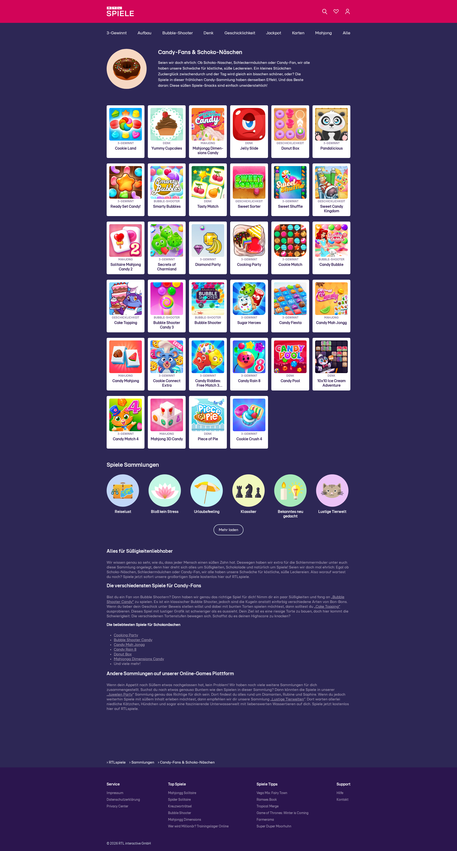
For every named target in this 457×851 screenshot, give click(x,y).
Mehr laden (228, 530)
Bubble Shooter (179, 813)
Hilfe (340, 793)
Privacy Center (117, 806)
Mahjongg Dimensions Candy (139, 659)
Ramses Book (267, 799)
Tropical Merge (267, 806)
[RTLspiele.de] (123, 11)
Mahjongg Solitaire (182, 793)
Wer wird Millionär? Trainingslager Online (198, 826)
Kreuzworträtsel (180, 806)
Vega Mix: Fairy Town (272, 793)
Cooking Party (126, 635)
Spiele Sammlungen (133, 465)
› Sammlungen (141, 762)
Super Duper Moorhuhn (274, 826)
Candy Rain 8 (125, 649)
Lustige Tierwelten (288, 699)
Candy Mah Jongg (129, 645)
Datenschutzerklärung (123, 799)
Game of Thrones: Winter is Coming (282, 813)
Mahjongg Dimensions (184, 819)
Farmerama (265, 819)
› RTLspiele (116, 762)
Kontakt (342, 799)
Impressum (115, 793)
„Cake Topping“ (327, 606)
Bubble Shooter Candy (133, 640)
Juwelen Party (120, 694)
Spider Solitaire (179, 799)
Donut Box (123, 654)
